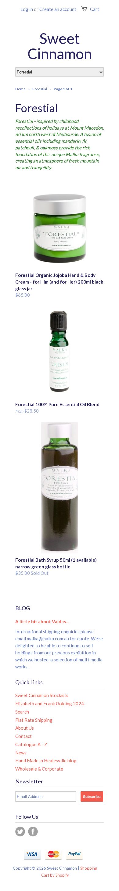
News (21, 752)
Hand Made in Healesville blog (46, 760)
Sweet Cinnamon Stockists (41, 695)
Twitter (20, 831)
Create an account (57, 9)
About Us (24, 728)
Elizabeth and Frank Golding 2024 (49, 703)
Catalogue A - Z (31, 744)
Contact (23, 736)
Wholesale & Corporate (39, 768)
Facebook (33, 831)
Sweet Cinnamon (59, 46)
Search (22, 711)
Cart (94, 9)
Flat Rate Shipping (33, 720)
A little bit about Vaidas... (42, 621)
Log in (26, 9)
